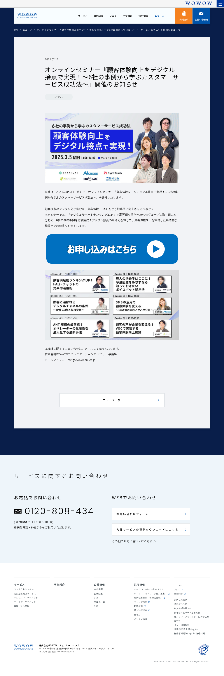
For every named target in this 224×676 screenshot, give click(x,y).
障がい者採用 (140, 610)
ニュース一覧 (112, 400)
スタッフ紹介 (140, 618)
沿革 (96, 597)
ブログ (113, 16)
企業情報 (127, 16)
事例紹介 (98, 16)
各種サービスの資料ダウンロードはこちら (147, 529)
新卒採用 (138, 606)
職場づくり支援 (21, 606)
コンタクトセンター (24, 589)
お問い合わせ (201, 19)
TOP (16, 29)
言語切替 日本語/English (186, 629)
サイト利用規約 (181, 625)
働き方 (137, 614)
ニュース (159, 16)
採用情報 (143, 16)
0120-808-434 (59, 511)
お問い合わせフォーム (132, 514)
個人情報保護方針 (183, 608)
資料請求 (183, 19)
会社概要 (98, 589)
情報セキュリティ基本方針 (187, 612)
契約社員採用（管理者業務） (148, 597)
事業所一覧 (99, 601)
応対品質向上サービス (25, 593)
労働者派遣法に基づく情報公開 (189, 633)
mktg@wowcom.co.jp (82, 360)
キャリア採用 (140, 601)
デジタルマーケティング (26, 597)
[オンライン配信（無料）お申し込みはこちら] (112, 249)
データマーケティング (25, 601)
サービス (83, 16)
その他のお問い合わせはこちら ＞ (134, 541)
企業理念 (98, 593)
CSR (96, 606)
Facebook (178, 593)
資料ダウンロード (183, 604)
